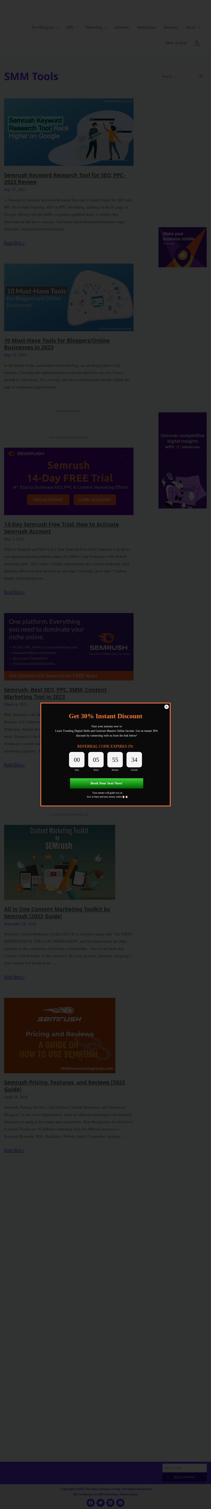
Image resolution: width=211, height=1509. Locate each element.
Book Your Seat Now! (106, 783)
